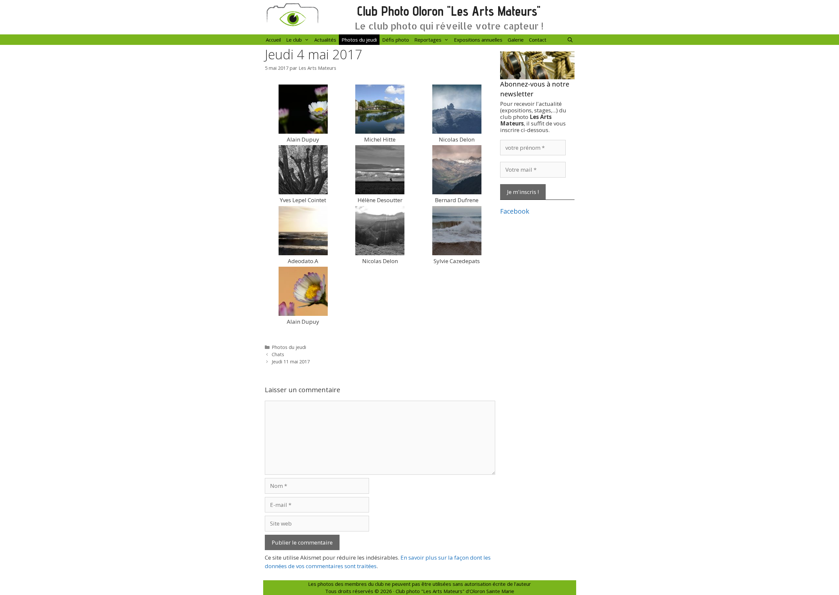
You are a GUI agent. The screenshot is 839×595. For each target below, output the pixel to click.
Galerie (516, 39)
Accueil (273, 39)
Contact (537, 39)
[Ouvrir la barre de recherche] (570, 39)
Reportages (427, 39)
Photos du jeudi (359, 39)
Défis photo (395, 39)
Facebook (514, 211)
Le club (294, 39)
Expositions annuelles (478, 39)
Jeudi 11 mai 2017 (291, 361)
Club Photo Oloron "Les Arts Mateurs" (448, 11)
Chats (278, 354)
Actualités (325, 39)
